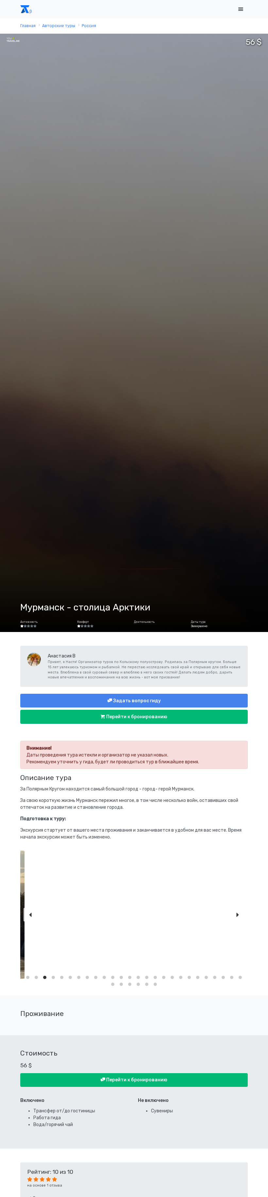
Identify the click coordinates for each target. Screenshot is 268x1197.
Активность (29, 621)
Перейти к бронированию (136, 717)
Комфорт (83, 621)
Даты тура (198, 621)
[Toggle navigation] (240, 9)
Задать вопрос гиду (136, 701)
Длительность (144, 621)
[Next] (237, 915)
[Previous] (30, 915)
